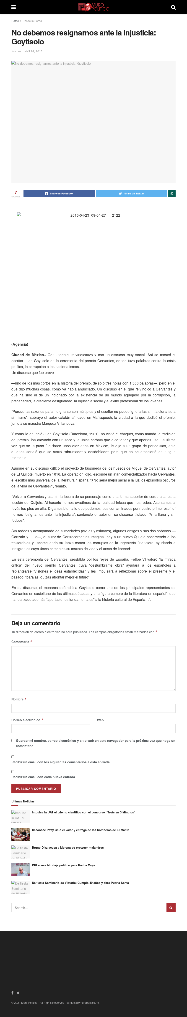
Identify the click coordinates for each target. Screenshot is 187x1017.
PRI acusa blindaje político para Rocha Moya (63, 865)
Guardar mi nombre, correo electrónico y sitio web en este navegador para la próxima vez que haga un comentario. (95, 743)
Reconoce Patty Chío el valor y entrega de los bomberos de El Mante (80, 830)
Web (100, 720)
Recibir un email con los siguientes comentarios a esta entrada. (61, 762)
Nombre (19, 699)
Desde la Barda (32, 21)
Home (15, 21)
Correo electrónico (27, 720)
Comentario (22, 641)
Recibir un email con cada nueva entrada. (43, 777)
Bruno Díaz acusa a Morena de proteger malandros (68, 847)
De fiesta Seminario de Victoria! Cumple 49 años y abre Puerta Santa (80, 882)
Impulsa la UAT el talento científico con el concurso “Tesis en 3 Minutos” (83, 812)
